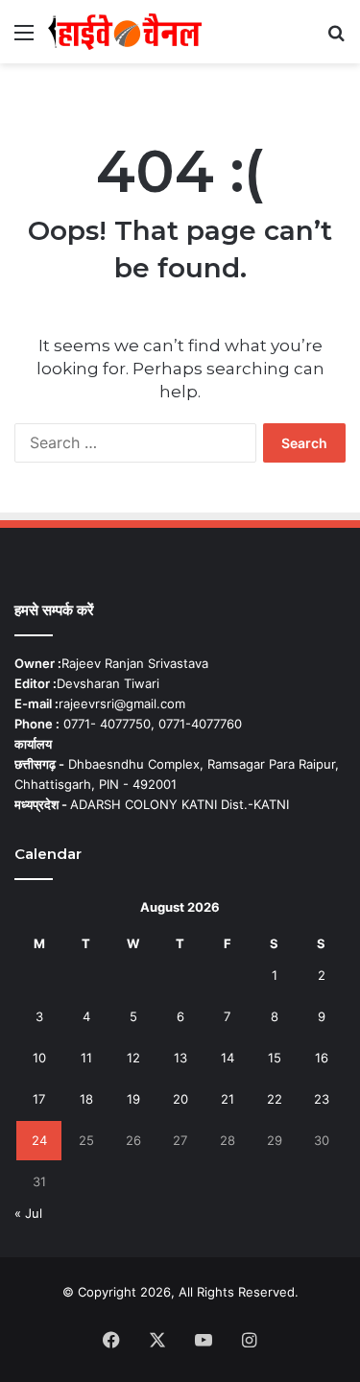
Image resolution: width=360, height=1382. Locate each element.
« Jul (28, 1213)
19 (133, 1099)
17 (39, 1099)
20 (180, 1099)
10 (39, 1057)
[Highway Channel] (125, 31)
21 (227, 1099)
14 (227, 1057)
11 (86, 1057)
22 (274, 1099)
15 (274, 1057)
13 (180, 1057)
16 (321, 1057)
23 (321, 1099)
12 (133, 1057)
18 (86, 1099)
